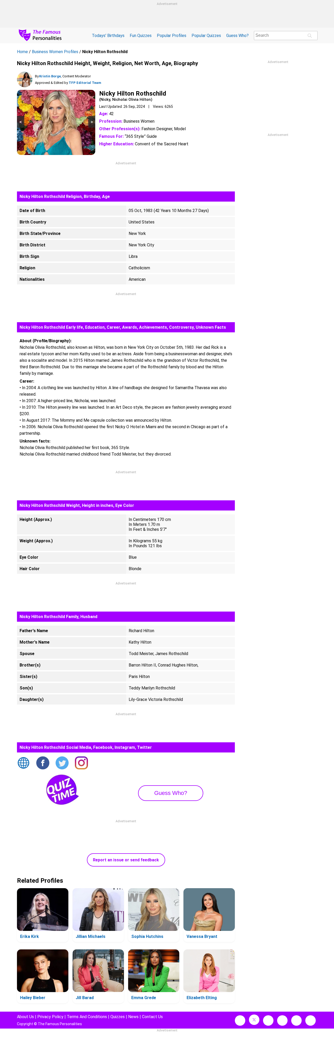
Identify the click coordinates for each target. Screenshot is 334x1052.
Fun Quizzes (141, 35)
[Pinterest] (296, 1020)
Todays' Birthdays (108, 35)
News (133, 1016)
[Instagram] (81, 763)
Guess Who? (237, 35)
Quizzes (117, 1016)
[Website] (23, 763)
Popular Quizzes (206, 35)
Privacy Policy (50, 1016)
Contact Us (152, 1016)
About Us (25, 1016)
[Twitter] (62, 763)
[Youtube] (310, 1020)
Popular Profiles (171, 35)
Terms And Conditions (87, 1016)
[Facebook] (42, 763)
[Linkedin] (282, 1020)
